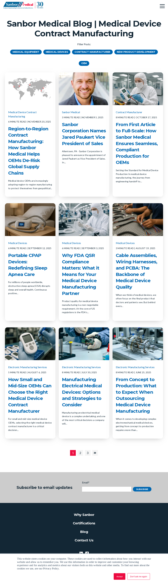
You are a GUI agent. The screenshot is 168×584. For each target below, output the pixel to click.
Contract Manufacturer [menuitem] (92, 51)
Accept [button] (119, 576)
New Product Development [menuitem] (136, 51)
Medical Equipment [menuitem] (26, 51)
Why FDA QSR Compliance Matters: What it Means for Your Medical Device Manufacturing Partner (80, 274)
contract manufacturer (129, 112)
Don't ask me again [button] (138, 576)
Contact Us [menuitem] (84, 540)
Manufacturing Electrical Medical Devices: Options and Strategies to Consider (82, 392)
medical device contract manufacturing (22, 114)
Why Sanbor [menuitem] (84, 515)
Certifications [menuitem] (84, 523)
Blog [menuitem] (84, 532)
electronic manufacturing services (27, 367)
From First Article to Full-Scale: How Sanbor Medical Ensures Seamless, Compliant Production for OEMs (137, 143)
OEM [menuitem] (84, 63)
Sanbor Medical (71, 112)
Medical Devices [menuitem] (57, 51)
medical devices (17, 243)
